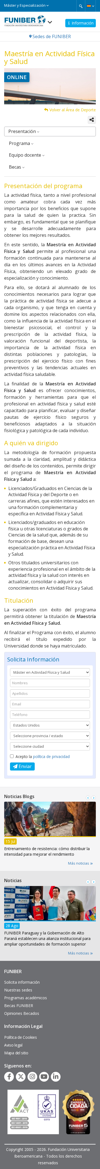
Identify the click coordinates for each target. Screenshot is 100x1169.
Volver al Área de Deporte (72, 109)
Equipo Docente (25, 155)
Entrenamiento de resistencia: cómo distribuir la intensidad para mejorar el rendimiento (47, 851)
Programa (20, 143)
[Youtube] (44, 1076)
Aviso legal (13, 1045)
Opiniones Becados (21, 1013)
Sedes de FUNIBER (51, 36)
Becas (15, 167)
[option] (50, 831)
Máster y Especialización (25, 5)
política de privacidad (51, 756)
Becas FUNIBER (18, 1005)
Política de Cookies (20, 1037)
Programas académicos (25, 997)
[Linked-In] (55, 1076)
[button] (90, 6)
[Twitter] (20, 1076)
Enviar (25, 766)
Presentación (22, 131)
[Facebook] (9, 1076)
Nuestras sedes (18, 990)
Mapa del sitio (16, 1052)
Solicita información (22, 982)
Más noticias (79, 863)
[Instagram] (32, 1076)
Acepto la (43, 756)
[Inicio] (25, 19)
